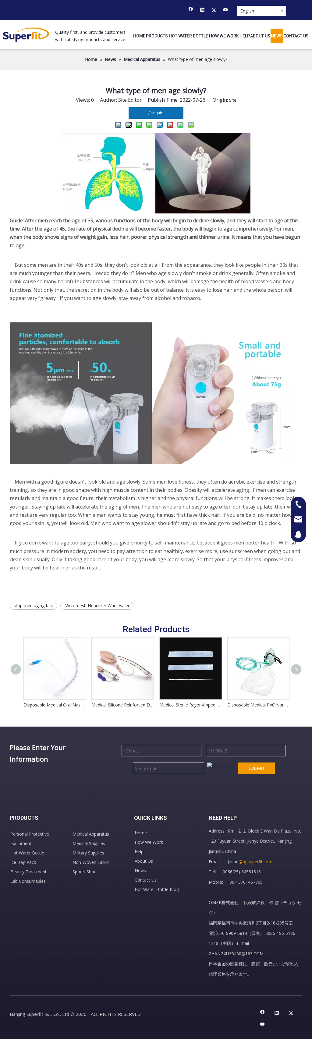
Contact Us (146, 880)
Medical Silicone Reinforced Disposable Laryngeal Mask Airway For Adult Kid (122, 705)
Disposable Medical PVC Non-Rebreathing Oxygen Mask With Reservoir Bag (258, 705)
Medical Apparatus (91, 834)
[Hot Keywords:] (277, 10)
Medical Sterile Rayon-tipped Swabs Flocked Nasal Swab (190, 705)
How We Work (149, 842)
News (140, 870)
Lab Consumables (28, 881)
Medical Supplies (89, 843)
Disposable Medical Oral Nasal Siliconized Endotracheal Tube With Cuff (54, 705)
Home (141, 833)
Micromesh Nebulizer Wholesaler (96, 605)
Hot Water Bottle (27, 853)
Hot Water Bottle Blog (157, 889)
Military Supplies (88, 853)
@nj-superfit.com (255, 862)
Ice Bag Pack (23, 862)
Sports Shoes (86, 872)
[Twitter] (214, 10)
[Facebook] (191, 10)
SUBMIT (256, 768)
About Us (144, 861)
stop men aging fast (33, 605)
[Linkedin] (202, 10)
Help (139, 851)
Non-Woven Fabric (91, 862)
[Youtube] (225, 10)
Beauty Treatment (28, 872)
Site (232, 100)
